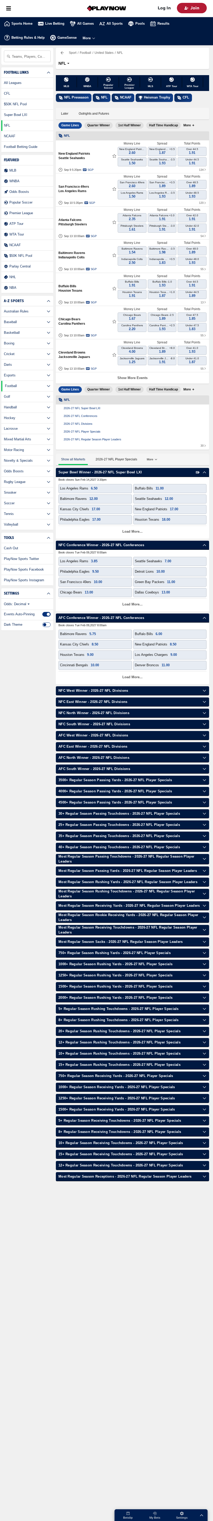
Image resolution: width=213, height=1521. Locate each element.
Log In (164, 8)
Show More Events (132, 378)
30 (202, 445)
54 (202, 236)
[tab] (65, 114)
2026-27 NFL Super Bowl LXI (82, 408)
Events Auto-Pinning (19, 614)
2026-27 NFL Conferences (80, 415)
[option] (70, 125)
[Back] (62, 53)
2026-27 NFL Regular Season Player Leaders (92, 439)
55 (202, 269)
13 (202, 302)
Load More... (132, 531)
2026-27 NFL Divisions (78, 423)
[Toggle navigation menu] (8, 8)
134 (201, 169)
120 (201, 202)
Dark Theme (13, 624)
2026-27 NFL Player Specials (82, 431)
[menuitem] (73, 52)
